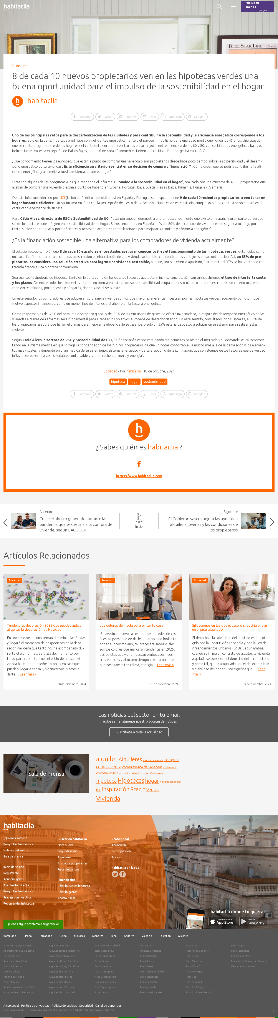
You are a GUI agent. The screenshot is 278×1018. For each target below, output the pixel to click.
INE (98, 790)
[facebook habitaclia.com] (122, 874)
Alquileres (130, 759)
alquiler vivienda (153, 760)
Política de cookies (64, 1005)
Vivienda (108, 798)
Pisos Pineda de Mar (197, 950)
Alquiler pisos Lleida (60, 976)
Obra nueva (65, 845)
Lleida (63, 935)
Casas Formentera (104, 956)
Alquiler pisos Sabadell (62, 992)
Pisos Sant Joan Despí (198, 992)
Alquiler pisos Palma (60, 982)
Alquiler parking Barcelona (64, 966)
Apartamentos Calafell (107, 945)
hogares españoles (170, 781)
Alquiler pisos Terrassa (61, 987)
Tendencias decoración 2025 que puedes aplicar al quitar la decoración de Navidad (45, 627)
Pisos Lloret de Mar (151, 992)
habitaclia (42, 100)
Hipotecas (131, 780)
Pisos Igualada (148, 987)
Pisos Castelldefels (105, 976)
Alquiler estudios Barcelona (65, 950)
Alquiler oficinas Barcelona (64, 961)
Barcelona (9, 935)
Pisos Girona (101, 992)
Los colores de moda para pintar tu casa (132, 625)
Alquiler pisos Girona (61, 971)
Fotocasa (36, 1010)
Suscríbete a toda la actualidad (139, 732)
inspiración (115, 789)
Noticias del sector (15, 850)
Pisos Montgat (194, 971)
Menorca (97, 935)
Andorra (129, 935)
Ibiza (114, 935)
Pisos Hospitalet (149, 982)
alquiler (107, 758)
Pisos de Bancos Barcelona (18, 992)
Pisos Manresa (194, 961)
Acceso (117, 857)
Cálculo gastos (68, 892)
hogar (134, 382)
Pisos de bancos (68, 869)
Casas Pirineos (11, 956)
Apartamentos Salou (15, 961)
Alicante (183, 935)
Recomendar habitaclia (18, 903)
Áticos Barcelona (12, 966)
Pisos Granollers (149, 976)
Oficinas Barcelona (150, 950)
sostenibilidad (154, 382)
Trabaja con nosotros (17, 897)
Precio (138, 789)
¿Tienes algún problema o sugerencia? (33, 924)
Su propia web (121, 851)
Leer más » (28, 674)
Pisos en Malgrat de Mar (17, 945)
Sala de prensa (13, 856)
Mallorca (79, 935)
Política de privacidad (35, 1005)
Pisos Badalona (148, 956)
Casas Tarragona (103, 971)
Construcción (170, 767)
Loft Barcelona (11, 971)
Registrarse (11, 873)
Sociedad (110, 371)
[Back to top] (268, 1008)
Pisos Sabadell (194, 982)
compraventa (108, 766)
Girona (27, 935)
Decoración (124, 773)
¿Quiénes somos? (15, 838)
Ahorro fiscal (66, 898)
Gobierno (156, 773)
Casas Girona (101, 961)
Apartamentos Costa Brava (18, 950)
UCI (62, 198)
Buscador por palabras (73, 863)
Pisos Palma (192, 945)
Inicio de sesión (13, 867)
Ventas (152, 789)
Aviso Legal (11, 1005)
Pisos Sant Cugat (195, 987)
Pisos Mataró (193, 966)
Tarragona (45, 935)
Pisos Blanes (147, 961)
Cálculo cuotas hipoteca (74, 886)
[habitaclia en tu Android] (253, 924)
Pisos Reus (192, 956)
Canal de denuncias (108, 1005)
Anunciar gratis (13, 879)
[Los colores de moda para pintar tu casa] (139, 597)
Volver (21, 66)
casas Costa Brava (104, 950)
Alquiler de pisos (58, 945)
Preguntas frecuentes (18, 844)
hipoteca (118, 382)
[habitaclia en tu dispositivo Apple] (223, 924)
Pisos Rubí (191, 976)
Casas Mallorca (102, 966)
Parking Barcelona (13, 976)
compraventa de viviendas (142, 767)
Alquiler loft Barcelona (62, 956)
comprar (171, 759)
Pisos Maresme (11, 982)
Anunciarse (119, 845)
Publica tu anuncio (257, 7)
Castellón (165, 935)
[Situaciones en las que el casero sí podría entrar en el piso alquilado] (232, 597)
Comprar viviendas (105, 982)
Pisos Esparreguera (105, 987)
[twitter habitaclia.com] (115, 874)
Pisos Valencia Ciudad (152, 971)
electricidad (140, 773)
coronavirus (106, 773)
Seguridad (86, 1005)
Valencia (147, 935)
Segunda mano (68, 851)
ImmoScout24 (69, 1010)
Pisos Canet (146, 966)
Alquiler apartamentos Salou (19, 987)
